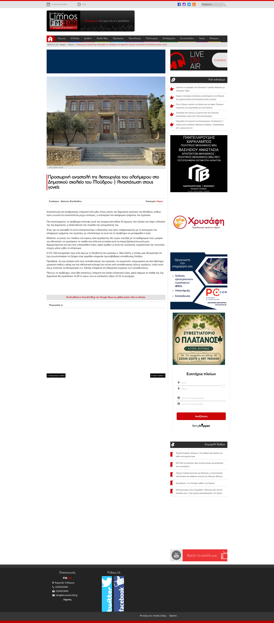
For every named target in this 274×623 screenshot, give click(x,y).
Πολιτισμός (152, 38)
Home (51, 38)
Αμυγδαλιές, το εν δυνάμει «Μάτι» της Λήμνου (195, 483)
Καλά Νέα (102, 38)
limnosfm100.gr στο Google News (97, 297)
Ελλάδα (75, 38)
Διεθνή (88, 38)
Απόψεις (214, 38)
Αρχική (62, 44)
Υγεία (202, 38)
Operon (173, 615)
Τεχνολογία (135, 38)
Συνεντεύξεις (187, 38)
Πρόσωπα (118, 38)
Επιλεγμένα (169, 38)
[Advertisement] (183, 19)
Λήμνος (62, 38)
